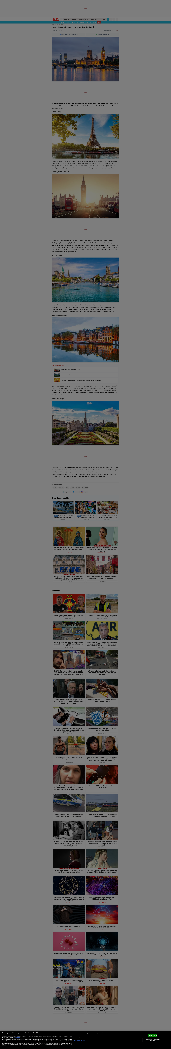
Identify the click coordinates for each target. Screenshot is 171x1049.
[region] (85, 1040)
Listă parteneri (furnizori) (79, 1040)
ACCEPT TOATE (153, 1035)
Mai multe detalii (17, 1037)
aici (35, 1043)
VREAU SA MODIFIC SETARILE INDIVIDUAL (152, 1040)
